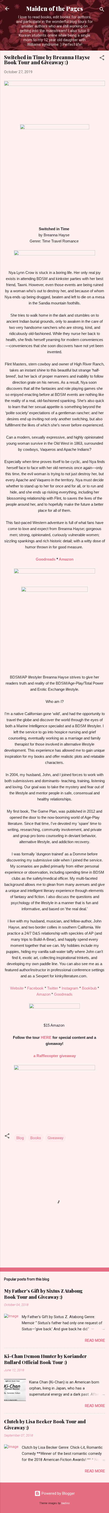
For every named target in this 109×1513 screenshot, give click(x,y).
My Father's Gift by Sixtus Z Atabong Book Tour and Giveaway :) (43, 1294)
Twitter (52, 988)
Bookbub (89, 988)
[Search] (102, 10)
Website (17, 988)
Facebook (35, 988)
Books (35, 1138)
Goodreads (46, 559)
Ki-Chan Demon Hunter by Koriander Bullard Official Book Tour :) (45, 1359)
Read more (95, 1340)
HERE (46, 1037)
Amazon (66, 559)
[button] (102, 59)
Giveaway (55, 1138)
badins (65, 1503)
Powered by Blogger (58, 1493)
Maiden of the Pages (54, 8)
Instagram (70, 988)
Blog (20, 1138)
